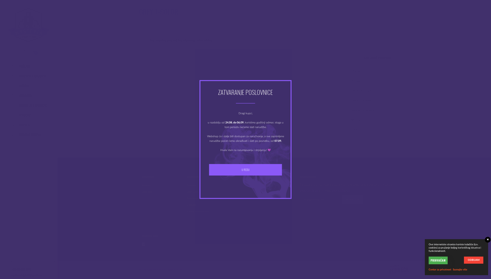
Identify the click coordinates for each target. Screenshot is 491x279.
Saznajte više (460, 269)
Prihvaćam (438, 260)
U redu (245, 170)
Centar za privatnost (440, 269)
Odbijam (473, 260)
